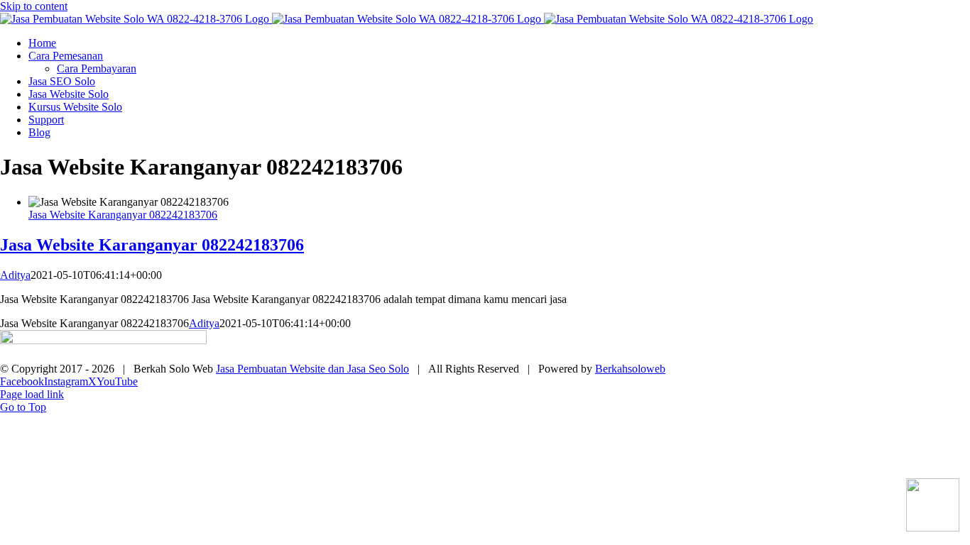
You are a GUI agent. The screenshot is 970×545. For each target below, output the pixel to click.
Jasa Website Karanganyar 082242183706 (122, 215)
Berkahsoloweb (630, 369)
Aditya (15, 275)
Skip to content (33, 6)
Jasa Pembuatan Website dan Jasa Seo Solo (312, 369)
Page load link (32, 394)
